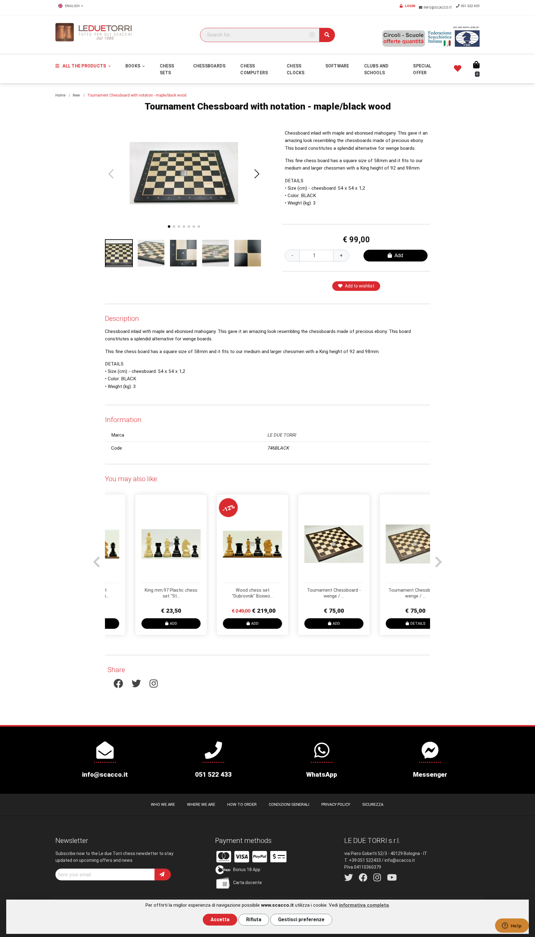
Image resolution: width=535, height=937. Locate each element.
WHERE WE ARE (201, 804)
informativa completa (364, 905)
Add (398, 255)
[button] (257, 174)
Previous (96, 559)
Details (392, 623)
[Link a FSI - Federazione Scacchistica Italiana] (440, 38)
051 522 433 (470, 6)
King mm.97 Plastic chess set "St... (146, 593)
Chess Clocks (295, 69)
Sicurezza (372, 804)
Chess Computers (254, 69)
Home (60, 95)
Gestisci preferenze (301, 919)
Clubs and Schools (376, 69)
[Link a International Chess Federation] (467, 38)
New (76, 95)
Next (438, 559)
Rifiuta (253, 919)
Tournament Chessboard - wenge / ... (309, 593)
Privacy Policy (335, 804)
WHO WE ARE (163, 804)
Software (337, 65)
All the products (84, 65)
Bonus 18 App (246, 869)
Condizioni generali (289, 804)
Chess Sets (167, 69)
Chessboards (209, 65)
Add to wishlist (359, 285)
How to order (242, 804)
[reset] (312, 35)
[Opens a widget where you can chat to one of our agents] (512, 926)
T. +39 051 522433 (362, 860)
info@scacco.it (438, 8)
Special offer (422, 69)
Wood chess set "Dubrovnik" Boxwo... (227, 593)
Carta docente (247, 882)
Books (133, 65)
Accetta (220, 919)
